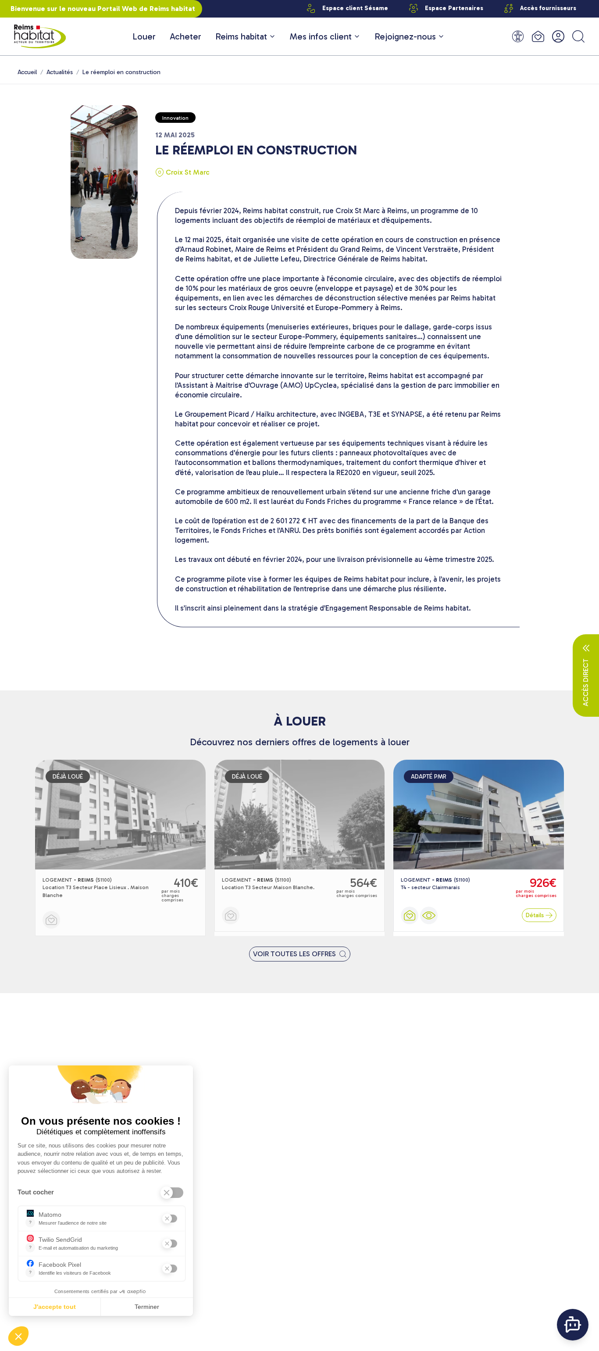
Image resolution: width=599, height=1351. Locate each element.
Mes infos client (321, 36)
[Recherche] (578, 36)
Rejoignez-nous (405, 36)
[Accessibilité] (517, 36)
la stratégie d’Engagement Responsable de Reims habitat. (376, 608)
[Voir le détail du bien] (429, 915)
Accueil (27, 72)
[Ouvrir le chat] (572, 1324)
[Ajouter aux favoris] (51, 920)
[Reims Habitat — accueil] (40, 36)
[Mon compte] (558, 36)
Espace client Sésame (355, 8)
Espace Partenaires (454, 8)
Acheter (185, 36)
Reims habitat (241, 36)
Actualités (59, 72)
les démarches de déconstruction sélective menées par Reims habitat (379, 297)
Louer (144, 36)
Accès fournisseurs (548, 8)
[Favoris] (538, 36)
